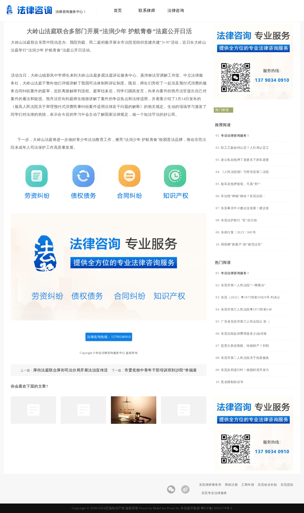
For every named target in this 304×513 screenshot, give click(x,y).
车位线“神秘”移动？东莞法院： (243, 196)
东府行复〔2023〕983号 (238, 232)
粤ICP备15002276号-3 (217, 508)
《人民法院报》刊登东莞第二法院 (245, 172)
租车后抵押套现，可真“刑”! (240, 184)
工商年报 (247, 484)
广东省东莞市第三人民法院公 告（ (245, 321)
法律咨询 (175, 10)
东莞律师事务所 (210, 484)
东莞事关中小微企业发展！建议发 (245, 208)
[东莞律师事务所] (36, 13)
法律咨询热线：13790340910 (109, 337)
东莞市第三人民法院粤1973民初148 (246, 309)
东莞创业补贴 (267, 484)
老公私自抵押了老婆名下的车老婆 (245, 160)
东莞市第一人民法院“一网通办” (243, 285)
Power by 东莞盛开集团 (183, 508)
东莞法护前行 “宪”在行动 (239, 220)
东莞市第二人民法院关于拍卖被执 (245, 358)
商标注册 (231, 484)
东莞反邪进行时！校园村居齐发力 (245, 370)
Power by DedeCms (152, 508)
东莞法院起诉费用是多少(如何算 (244, 333)
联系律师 (146, 10)
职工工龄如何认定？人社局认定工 (245, 147)
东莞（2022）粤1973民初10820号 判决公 (250, 297)
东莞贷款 (286, 484)
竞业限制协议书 (232, 382)
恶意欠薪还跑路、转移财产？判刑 (245, 345)
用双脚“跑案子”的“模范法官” (241, 244)
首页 (118, 10)
